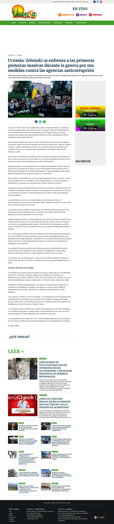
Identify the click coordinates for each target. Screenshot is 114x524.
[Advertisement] (57, 39)
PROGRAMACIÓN (44, 23)
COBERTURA (58, 23)
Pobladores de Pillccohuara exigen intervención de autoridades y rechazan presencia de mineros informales (55, 369)
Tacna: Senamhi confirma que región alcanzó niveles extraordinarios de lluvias (29, 474)
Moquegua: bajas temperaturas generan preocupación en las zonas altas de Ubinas (62, 475)
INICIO (14, 23)
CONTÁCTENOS (81, 23)
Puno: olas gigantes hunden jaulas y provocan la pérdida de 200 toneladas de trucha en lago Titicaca (29, 489)
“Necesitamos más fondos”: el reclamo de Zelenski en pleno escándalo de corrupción (62, 428)
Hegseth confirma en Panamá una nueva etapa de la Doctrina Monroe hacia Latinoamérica (28, 441)
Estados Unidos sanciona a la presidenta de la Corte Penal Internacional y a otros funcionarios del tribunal (62, 442)
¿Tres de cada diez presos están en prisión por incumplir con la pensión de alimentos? (54, 403)
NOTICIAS (22, 23)
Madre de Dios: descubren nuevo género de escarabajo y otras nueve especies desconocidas (61, 488)
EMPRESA (69, 23)
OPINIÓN (32, 23)
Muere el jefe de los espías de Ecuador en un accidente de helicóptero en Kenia (28, 428)
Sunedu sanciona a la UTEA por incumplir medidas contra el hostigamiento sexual (62, 456)
